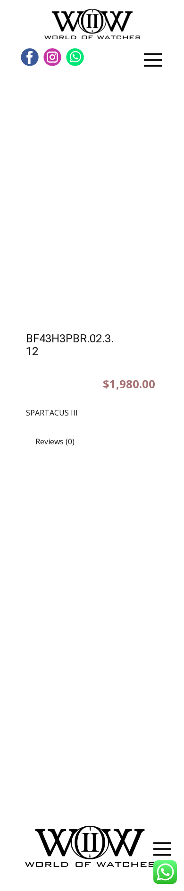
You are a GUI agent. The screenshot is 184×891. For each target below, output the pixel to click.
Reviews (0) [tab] (55, 441)
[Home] (92, 24)
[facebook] (30, 57)
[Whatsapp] (75, 57)
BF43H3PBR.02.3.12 (70, 344)
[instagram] (52, 57)
